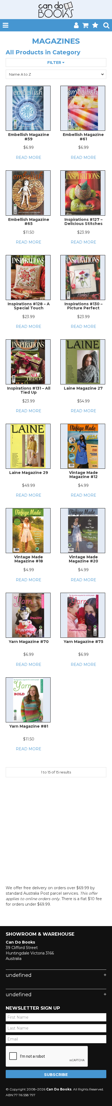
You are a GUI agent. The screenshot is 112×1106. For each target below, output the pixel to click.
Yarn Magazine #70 (29, 641)
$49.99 (28, 485)
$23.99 (83, 232)
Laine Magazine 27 (83, 388)
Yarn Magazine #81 (28, 726)
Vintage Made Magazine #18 (28, 559)
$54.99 (83, 401)
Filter (54, 62)
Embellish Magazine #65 (28, 221)
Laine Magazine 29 (28, 472)
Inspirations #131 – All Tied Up (28, 390)
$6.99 (28, 147)
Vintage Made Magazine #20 (83, 559)
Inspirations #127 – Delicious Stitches (83, 221)
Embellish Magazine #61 (83, 136)
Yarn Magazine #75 (83, 641)
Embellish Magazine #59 (28, 136)
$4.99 (83, 485)
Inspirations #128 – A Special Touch (29, 305)
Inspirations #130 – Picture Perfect (83, 305)
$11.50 (28, 232)
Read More (28, 157)
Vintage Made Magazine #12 (83, 474)
